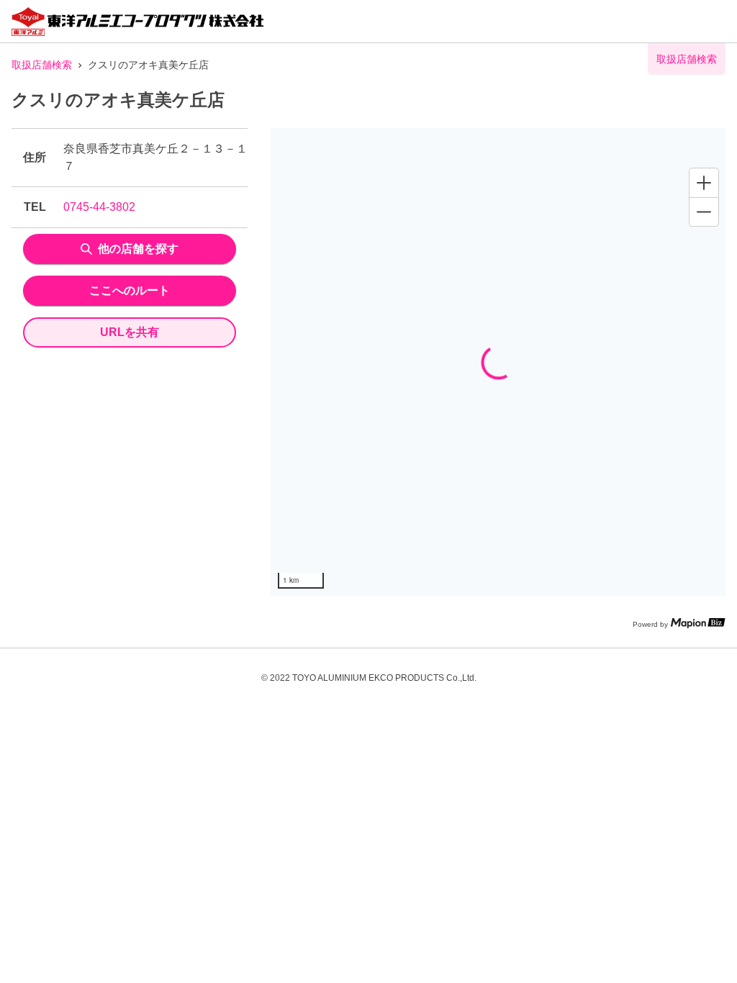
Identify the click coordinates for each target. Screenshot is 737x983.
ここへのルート (129, 290)
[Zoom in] (703, 182)
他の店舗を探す (138, 249)
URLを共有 (129, 332)
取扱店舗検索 (42, 65)
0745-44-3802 (99, 207)
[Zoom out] (703, 211)
